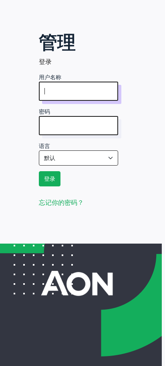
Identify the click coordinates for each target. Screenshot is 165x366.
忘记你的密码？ (61, 202)
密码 (44, 111)
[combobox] (78, 158)
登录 (49, 178)
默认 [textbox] (49, 158)
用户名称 (50, 77)
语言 (44, 146)
